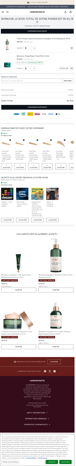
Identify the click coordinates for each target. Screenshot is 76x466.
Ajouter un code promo (9, 77)
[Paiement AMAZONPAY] (30, 114)
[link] (65, 12)
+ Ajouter (6, 166)
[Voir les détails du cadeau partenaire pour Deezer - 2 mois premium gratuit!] (11, 189)
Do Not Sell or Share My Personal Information (37, 406)
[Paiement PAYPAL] (16, 114)
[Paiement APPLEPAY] (58, 114)
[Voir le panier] (70, 12)
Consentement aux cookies (37, 403)
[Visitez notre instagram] (54, 371)
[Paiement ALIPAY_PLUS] (51, 114)
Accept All (52, 462)
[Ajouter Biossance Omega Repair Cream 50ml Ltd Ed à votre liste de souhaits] (72, 68)
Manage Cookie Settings (10, 462)
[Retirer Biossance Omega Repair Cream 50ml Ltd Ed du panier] (26, 68)
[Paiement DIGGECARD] (23, 114)
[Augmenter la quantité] (34, 48)
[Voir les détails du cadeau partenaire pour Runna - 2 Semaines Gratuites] (57, 189)
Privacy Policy (31, 458)
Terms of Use (43, 458)
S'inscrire (54, 362)
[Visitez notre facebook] (45, 371)
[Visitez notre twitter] (49, 371)
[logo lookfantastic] (37, 12)
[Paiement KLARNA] (37, 114)
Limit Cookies (65, 462)
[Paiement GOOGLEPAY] (44, 114)
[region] (37, 450)
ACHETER (18, 290)
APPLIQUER (68, 81)
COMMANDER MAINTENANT (37, 31)
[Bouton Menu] (2, 12)
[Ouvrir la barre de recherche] (7, 12)
